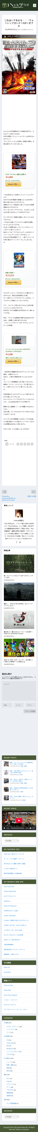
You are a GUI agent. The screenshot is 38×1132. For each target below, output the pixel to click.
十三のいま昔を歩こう (11, 868)
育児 (21, 774)
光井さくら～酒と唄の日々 (12, 940)
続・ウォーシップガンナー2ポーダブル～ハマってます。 (18, 576)
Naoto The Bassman (10, 906)
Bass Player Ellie (9, 886)
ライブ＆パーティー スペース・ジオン (15, 1009)
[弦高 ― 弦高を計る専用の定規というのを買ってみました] (6, 789)
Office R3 (7, 967)
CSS (8, 1040)
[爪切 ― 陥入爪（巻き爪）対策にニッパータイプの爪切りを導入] (6, 780)
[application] (19, 820)
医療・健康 (24, 766)
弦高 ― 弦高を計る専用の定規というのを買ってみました (21, 789)
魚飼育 (9, 1096)
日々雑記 (23, 800)
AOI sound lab (8, 985)
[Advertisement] (19, 112)
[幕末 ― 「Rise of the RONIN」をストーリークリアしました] (19, 592)
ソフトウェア (11, 1029)
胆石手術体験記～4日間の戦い (13, 873)
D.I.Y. (8, 1078)
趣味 (5, 1075)
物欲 (8, 1068)
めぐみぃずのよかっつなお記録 (13, 935)
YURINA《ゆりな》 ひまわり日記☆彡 (15, 925)
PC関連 (6, 1023)
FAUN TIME (7, 990)
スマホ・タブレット (13, 1026)
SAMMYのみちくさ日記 (11, 911)
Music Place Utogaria (10, 995)
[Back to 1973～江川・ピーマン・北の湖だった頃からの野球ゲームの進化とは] (19, 648)
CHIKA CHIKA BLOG (10, 891)
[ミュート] (30, 828)
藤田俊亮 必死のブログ (11, 954)
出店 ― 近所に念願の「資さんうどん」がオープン (21, 797)
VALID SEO (7, 972)
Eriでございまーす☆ (10, 896)
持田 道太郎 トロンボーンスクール (14, 949)
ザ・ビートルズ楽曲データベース (14, 859)
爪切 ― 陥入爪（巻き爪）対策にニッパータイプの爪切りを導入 (21, 780)
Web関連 (6, 1036)
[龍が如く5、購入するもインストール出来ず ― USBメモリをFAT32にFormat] (19, 620)
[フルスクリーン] (34, 828)
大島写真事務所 (8, 944)
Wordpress (10, 1049)
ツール (9, 1032)
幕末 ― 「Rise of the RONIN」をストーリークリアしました (18, 604)
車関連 (9, 1093)
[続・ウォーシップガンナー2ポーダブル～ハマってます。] (19, 564)
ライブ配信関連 (11, 1103)
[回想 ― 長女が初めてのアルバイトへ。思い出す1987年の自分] (6, 772)
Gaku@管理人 (19, 520)
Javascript (10, 1043)
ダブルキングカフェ (10, 1005)
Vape (8, 1081)
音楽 (22, 791)
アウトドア (10, 1084)
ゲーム (20, 29)
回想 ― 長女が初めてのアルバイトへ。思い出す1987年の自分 (21, 772)
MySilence (7, 901)
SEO (8, 1046)
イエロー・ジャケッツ (10, 1000)
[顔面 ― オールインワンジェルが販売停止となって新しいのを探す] (6, 763)
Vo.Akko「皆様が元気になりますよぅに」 (16, 920)
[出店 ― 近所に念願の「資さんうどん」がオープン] (6, 797)
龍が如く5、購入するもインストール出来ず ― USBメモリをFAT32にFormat (18, 632)
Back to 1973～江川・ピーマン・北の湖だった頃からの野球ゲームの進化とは (18, 661)
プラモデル (10, 1090)
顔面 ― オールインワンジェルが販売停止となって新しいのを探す (21, 763)
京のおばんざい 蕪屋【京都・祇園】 (15, 864)
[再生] (4, 828)
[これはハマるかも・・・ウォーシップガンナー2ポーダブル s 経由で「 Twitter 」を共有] (7, 444)
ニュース (9, 1062)
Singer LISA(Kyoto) (10, 915)
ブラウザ (9, 1054)
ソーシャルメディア (13, 1051)
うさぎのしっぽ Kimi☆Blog (13, 930)
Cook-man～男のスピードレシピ (14, 854)
